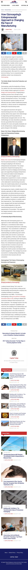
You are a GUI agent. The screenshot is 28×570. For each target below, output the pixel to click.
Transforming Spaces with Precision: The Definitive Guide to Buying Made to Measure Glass (18, 376)
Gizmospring (4, 77)
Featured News (5, 5)
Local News (15, 5)
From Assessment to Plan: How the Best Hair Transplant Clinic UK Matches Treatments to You (18, 386)
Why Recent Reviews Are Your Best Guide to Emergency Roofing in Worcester (17, 422)
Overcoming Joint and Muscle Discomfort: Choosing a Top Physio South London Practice (18, 405)
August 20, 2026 (13, 418)
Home (2, 9)
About (6, 552)
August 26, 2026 (13, 391)
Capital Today (9, 29)
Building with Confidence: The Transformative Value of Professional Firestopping (17, 395)
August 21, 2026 (13, 401)
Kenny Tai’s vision (6, 160)
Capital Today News (15, 380)
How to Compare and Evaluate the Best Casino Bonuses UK (18, 414)
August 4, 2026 (13, 428)
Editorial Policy (12, 552)
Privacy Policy (20, 552)
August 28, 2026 (13, 382)
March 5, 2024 (17, 29)
